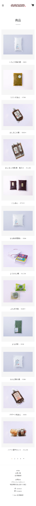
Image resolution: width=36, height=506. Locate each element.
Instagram (19, 491)
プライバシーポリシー (18, 482)
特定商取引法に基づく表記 (18, 484)
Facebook (19, 488)
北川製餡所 (18, 475)
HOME (18, 470)
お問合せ (18, 479)
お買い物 (18, 473)
